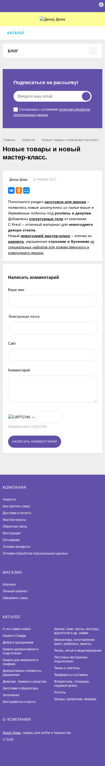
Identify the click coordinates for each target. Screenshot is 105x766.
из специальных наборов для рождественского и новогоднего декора (51, 247)
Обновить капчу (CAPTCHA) (27, 426)
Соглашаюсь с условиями (51, 112)
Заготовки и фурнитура (20, 688)
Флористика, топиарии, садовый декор (72, 684)
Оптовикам (11, 540)
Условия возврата (16, 547)
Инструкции (12, 533)
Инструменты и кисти (19, 702)
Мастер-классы (14, 520)
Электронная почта (23, 316)
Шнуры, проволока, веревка (75, 699)
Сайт (12, 343)
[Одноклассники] (19, 190)
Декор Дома (12, 733)
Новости (28, 140)
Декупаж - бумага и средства (24, 681)
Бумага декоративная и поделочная (20, 651)
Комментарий (19, 370)
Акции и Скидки (14, 636)
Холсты (60, 692)
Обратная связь (15, 526)
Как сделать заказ (16, 506)
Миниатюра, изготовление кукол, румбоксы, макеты (74, 642)
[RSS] (22, 51)
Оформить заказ (15, 598)
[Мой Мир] (26, 190)
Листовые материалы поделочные (71, 659)
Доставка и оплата (17, 513)
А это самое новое (17, 629)
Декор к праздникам (18, 642)
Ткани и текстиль (67, 668)
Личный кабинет (15, 591)
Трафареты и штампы (71, 675)
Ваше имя (16, 290)
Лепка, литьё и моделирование (78, 650)
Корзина (9, 584)
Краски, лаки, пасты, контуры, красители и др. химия (76, 631)
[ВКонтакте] (11, 190)
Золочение (11, 695)
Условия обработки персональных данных (35, 553)
